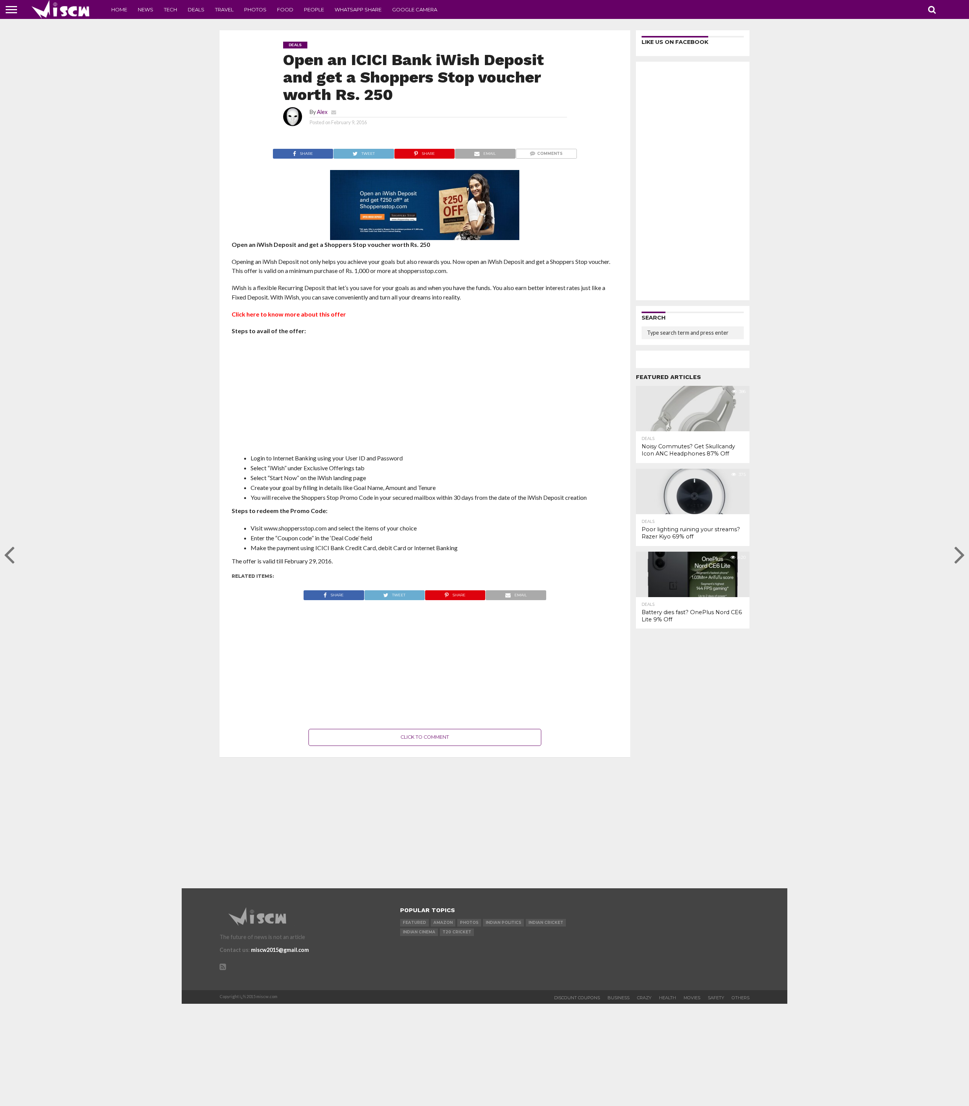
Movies (692, 997)
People (314, 9)
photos (469, 922)
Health (667, 997)
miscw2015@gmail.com (280, 950)
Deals (196, 9)
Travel (224, 9)
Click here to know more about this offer (289, 314)
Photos (255, 9)
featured (414, 922)
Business (618, 997)
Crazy (644, 997)
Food (285, 9)
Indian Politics (503, 922)
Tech (170, 9)
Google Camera (414, 9)
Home (119, 9)
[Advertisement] (425, 396)
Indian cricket (545, 922)
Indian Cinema (419, 932)
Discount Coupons (577, 997)
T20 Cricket (456, 932)
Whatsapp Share (358, 9)
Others (740, 997)
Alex (322, 112)
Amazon (443, 922)
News (145, 9)
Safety (716, 997)
